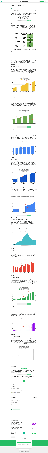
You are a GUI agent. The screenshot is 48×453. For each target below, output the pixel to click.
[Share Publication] (39, 1)
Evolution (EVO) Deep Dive (14, 428)
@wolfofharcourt (17, 388)
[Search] (38, 1)
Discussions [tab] (16, 420)
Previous (14, 397)
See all (12, 437)
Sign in (46, 1)
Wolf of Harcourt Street (17, 424)
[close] (30, 432)
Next (34, 397)
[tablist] (14, 402)
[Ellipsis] (36, 409)
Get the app (27, 449)
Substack (20, 451)
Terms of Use (27, 444)
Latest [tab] (14, 420)
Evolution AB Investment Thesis (16, 427)
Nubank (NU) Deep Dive (14, 423)
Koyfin (29, 49)
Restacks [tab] (16, 402)
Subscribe (42, 1)
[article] (24, 424)
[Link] (10, 23)
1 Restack (19, 392)
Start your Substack (22, 449)
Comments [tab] (13, 402)
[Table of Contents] (0, 226)
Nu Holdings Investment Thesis (16, 422)
